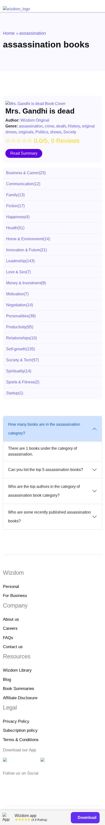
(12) (23, 184)
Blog (7, 679)
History (74, 126)
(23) (26, 173)
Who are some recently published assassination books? (49, 516)
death (61, 126)
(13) (15, 195)
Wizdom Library (17, 670)
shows (55, 132)
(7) (18, 272)
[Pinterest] (35, 783)
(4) (18, 217)
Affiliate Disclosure (20, 698)
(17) (15, 206)
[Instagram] (21, 783)
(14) (28, 239)
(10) (21, 338)
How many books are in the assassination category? (44, 428)
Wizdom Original (35, 120)
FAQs (8, 637)
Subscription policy (20, 730)
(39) (21, 316)
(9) (26, 283)
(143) (20, 261)
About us (11, 619)
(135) (20, 349)
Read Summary (23, 153)
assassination (31, 126)
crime (49, 126)
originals (26, 132)
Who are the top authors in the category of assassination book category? (44, 490)
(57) (22, 360)
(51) (15, 228)
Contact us (13, 646)
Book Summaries (18, 688)
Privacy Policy (16, 721)
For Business (15, 595)
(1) (14, 393)
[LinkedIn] (29, 783)
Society (69, 132)
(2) (22, 382)
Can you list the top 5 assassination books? (45, 470)
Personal (11, 586)
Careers (10, 628)
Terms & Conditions (21, 739)
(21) (26, 250)
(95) (19, 327)
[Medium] (13, 783)
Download (86, 817)
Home (9, 33)
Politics (41, 132)
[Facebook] (6, 783)
